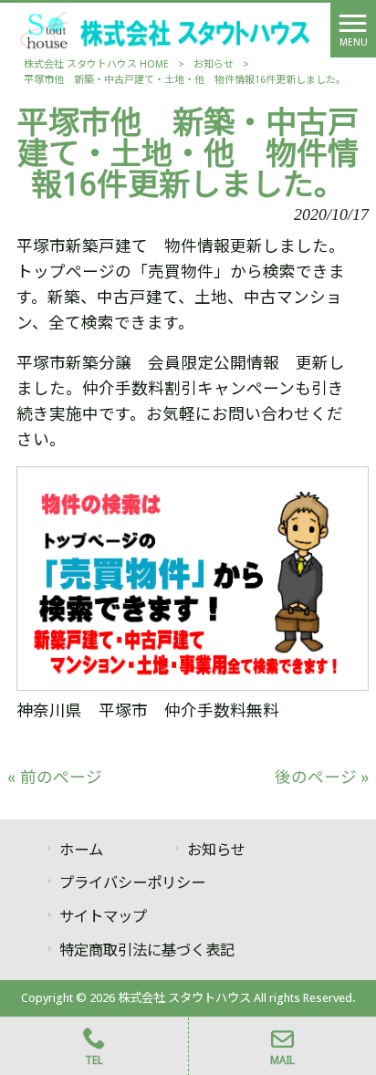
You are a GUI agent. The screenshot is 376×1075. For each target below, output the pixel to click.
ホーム (81, 850)
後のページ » (322, 777)
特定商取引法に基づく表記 (147, 950)
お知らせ (213, 64)
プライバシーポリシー (132, 883)
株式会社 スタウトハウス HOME (96, 64)
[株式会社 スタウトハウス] (165, 29)
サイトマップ (103, 916)
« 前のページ (54, 777)
